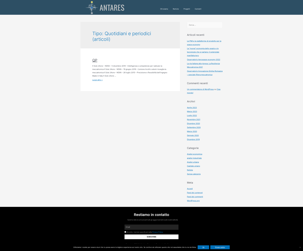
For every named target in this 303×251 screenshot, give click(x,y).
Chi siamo (164, 9)
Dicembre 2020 (193, 123)
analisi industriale (194, 158)
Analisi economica (194, 154)
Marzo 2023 (192, 111)
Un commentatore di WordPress (200, 89)
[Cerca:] (205, 25)
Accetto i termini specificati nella (145, 232)
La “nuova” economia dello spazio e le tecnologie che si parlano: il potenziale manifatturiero (203, 52)
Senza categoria (194, 174)
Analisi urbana (193, 162)
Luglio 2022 (192, 115)
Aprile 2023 (192, 107)
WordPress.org (193, 201)
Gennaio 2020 (193, 135)
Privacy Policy (157, 232)
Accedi (190, 189)
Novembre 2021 (193, 119)
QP (94, 60)
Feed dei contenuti (195, 193)
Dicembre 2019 (193, 139)
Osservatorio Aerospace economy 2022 (203, 59)
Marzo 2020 (192, 131)
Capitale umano (193, 166)
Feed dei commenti (195, 197)
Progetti (186, 9)
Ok (203, 247)
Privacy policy (220, 247)
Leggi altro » (97, 80)
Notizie (176, 9)
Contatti (198, 9)
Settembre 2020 (194, 127)
